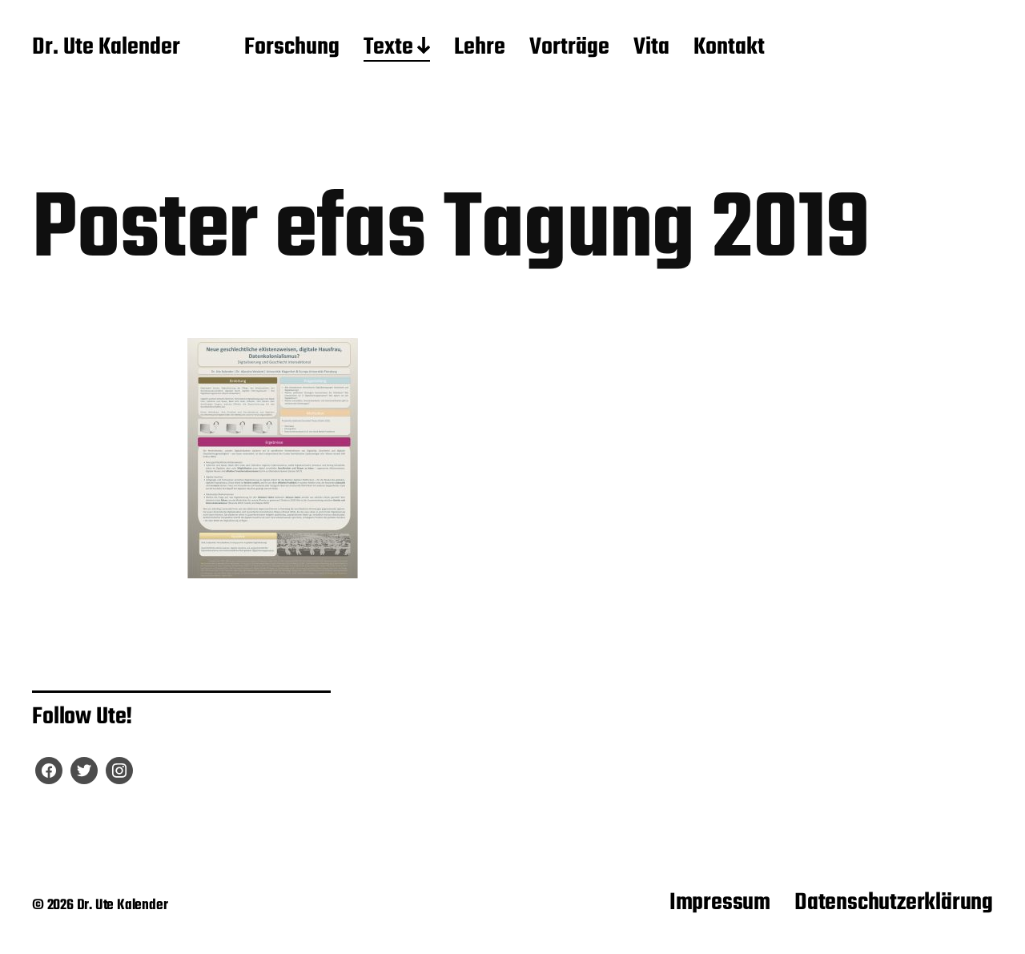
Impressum (719, 902)
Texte (388, 48)
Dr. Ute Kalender (106, 48)
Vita (651, 48)
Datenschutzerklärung (893, 902)
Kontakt (729, 48)
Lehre (479, 48)
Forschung (292, 48)
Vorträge (569, 48)
